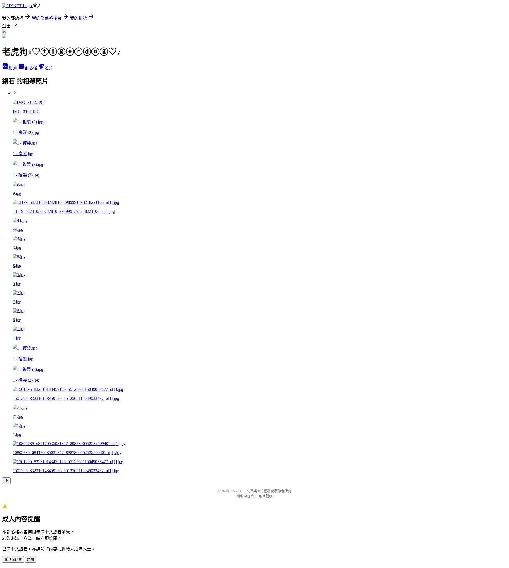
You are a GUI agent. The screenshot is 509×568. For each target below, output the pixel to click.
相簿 (13, 68)
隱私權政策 (245, 496)
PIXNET (236, 491)
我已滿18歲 (13, 560)
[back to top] (6, 480)
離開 (30, 560)
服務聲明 (266, 496)
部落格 (31, 68)
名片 (49, 68)
